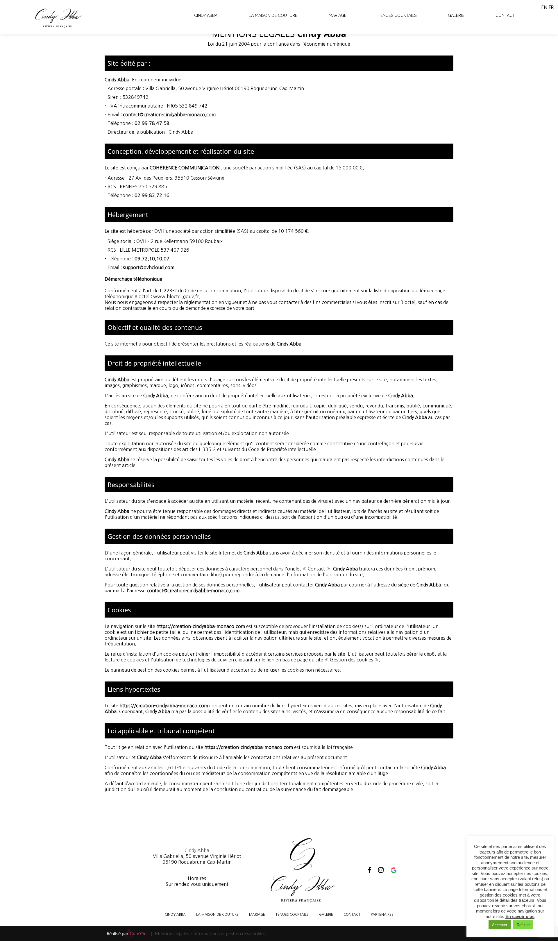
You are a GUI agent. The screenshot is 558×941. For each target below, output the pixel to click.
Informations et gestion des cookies (230, 933)
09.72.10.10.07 (152, 258)
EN (544, 7)
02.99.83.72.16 (152, 195)
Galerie (456, 15)
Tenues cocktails (397, 15)
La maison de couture (273, 15)
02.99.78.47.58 (152, 123)
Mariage (337, 15)
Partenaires (382, 914)
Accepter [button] (499, 925)
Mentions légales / (173, 933)
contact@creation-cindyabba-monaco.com (169, 114)
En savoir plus (519, 916)
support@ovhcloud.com (148, 267)
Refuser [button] (523, 925)
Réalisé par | (129, 933)
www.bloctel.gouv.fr (176, 296)
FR (551, 7)
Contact (505, 15)
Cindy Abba (205, 15)
